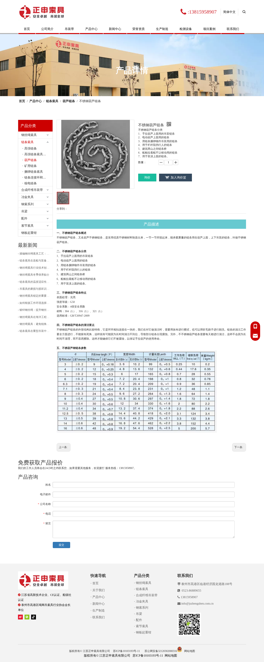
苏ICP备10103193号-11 (127, 651)
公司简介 (47, 29)
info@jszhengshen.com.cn (197, 603)
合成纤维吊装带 (32, 189)
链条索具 (27, 142)
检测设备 (186, 29)
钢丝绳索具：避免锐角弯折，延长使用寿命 (35, 324)
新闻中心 (115, 29)
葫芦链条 (30, 160)
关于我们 (98, 590)
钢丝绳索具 (29, 135)
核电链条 (30, 183)
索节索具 (27, 225)
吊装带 (69, 29)
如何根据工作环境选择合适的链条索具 (35, 303)
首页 (27, 29)
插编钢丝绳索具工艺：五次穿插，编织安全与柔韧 (35, 253)
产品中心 (91, 29)
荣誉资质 (138, 29)
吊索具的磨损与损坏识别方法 (35, 288)
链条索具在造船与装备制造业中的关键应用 (35, 260)
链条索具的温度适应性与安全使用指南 (35, 281)
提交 (61, 544)
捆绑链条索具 (33, 171)
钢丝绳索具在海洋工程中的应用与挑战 (35, 317)
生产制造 (162, 29)
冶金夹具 (27, 197)
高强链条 (30, 148)
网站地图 (189, 651)
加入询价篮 (178, 177)
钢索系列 (27, 204)
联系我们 (233, 29)
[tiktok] (33, 616)
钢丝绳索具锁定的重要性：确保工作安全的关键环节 (35, 295)
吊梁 (24, 211)
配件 (24, 218)
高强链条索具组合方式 (38, 154)
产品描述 (151, 224)
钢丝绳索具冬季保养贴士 (34, 274)
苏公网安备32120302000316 (161, 651)
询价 (147, 177)
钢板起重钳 (29, 232)
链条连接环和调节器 (38, 177)
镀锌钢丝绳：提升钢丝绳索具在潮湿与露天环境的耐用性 (35, 309)
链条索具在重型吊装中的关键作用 (35, 331)
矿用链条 (30, 165)
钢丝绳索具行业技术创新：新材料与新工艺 (35, 267)
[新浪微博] (20, 616)
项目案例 (209, 29)
